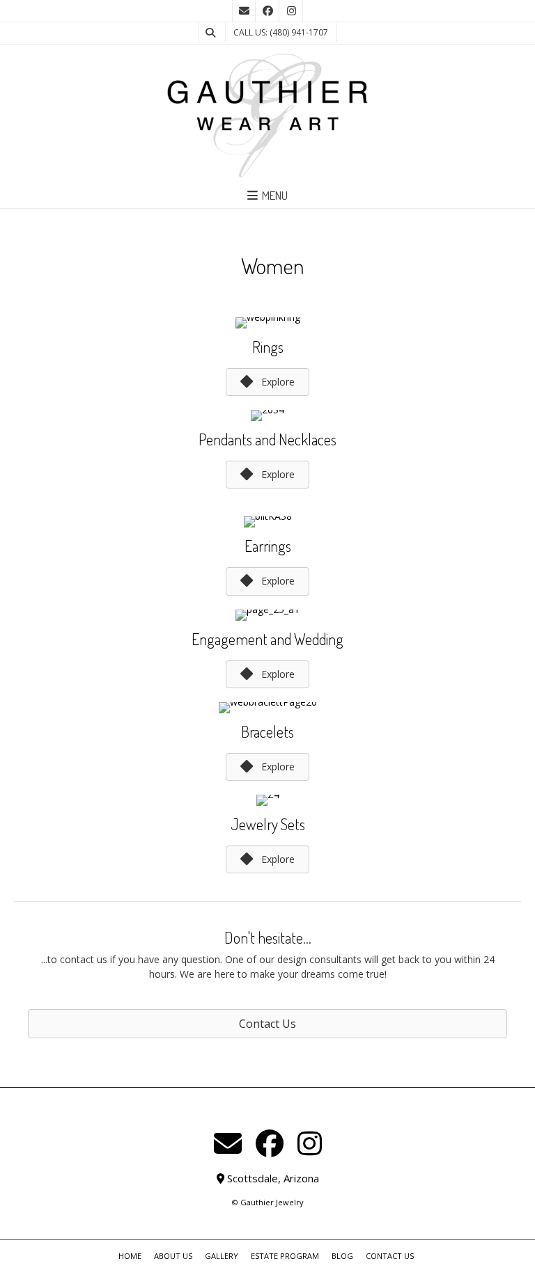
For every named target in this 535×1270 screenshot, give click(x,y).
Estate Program (285, 1256)
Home (129, 1256)
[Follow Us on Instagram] (291, 11)
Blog (342, 1256)
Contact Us (390, 1256)
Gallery (221, 1256)
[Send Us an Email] (244, 11)
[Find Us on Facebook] (267, 11)
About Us (173, 1256)
